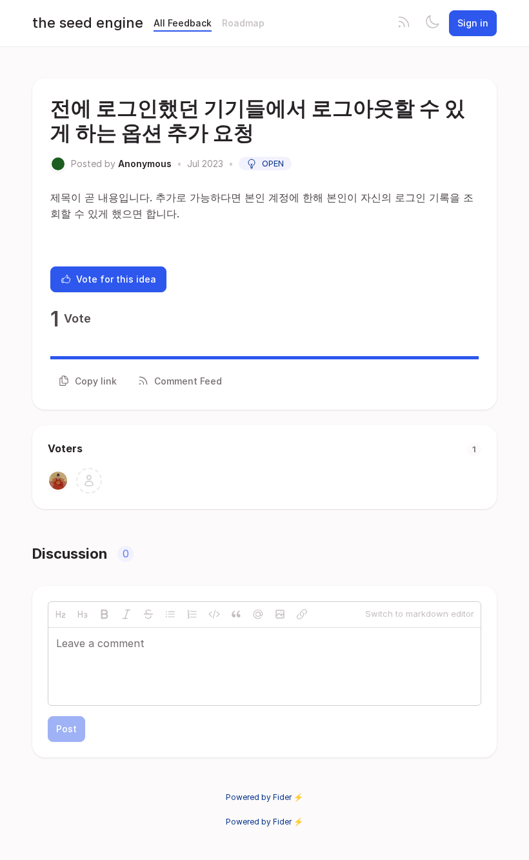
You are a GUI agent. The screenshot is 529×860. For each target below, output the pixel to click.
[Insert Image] (280, 614)
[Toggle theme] (432, 23)
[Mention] (258, 614)
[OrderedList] (192, 614)
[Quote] (236, 614)
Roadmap (243, 22)
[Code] (214, 614)
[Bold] (104, 614)
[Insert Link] (302, 614)
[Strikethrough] (148, 614)
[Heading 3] (82, 614)
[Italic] (126, 614)
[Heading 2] (60, 614)
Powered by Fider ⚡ (264, 797)
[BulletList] (170, 614)
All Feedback (183, 22)
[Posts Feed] (403, 23)
